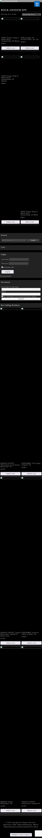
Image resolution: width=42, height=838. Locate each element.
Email (4, 292)
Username (5, 259)
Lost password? (5, 276)
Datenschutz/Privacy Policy (28, 827)
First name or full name (10, 287)
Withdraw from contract (21, 835)
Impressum (7, 824)
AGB (14, 824)
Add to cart (10, 48)
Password (5, 263)
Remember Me (8, 267)
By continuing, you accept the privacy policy (20, 296)
